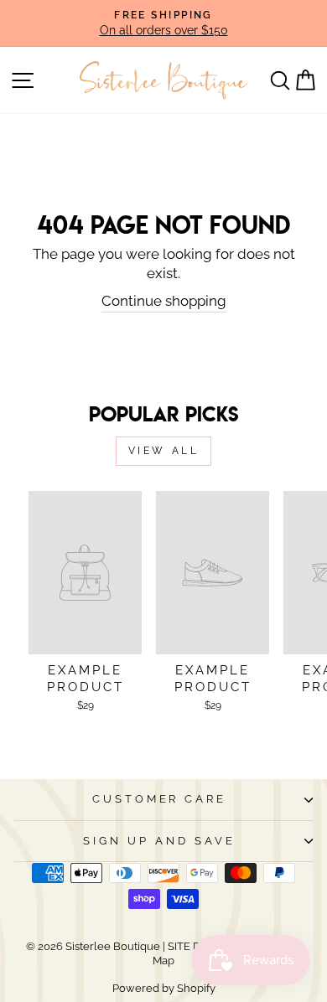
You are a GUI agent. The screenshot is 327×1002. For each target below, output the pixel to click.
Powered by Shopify (163, 988)
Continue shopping (163, 300)
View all (164, 451)
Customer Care (159, 799)
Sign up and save (159, 840)
